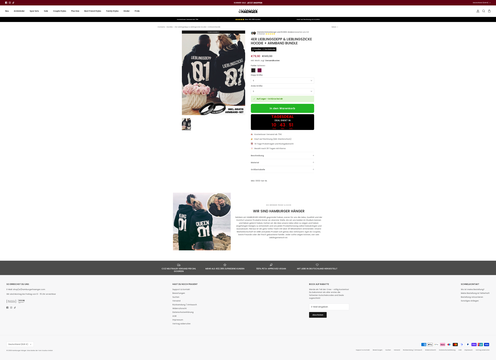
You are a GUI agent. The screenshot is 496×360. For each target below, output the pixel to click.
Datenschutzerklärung (182, 312)
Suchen (175, 297)
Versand (176, 300)
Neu (7, 11)
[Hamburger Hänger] (248, 11)
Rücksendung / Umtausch (184, 304)
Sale (46, 11)
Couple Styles (59, 11)
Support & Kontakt (181, 289)
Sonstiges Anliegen (470, 300)
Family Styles (112, 11)
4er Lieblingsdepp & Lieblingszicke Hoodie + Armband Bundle (197, 27)
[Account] (477, 11)
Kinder (127, 11)
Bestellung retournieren (472, 297)
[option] (213, 73)
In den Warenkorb (282, 108)
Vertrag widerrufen (181, 323)
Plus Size (75, 11)
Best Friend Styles (92, 11)
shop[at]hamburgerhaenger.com (29, 289)
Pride (137, 11)
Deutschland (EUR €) (480, 3)
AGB (174, 316)
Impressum (177, 319)
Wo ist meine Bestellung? (472, 289)
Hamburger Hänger (19, 350)
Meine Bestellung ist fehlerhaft (475, 293)
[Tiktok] (13, 3)
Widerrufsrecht (179, 308)
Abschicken (317, 315)
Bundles (170, 27)
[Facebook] (6, 3)
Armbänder (19, 11)
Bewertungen (178, 293)
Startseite (161, 27)
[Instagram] (10, 3)
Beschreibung (257, 155)
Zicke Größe (256, 86)
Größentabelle (258, 169)
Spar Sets (34, 11)
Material (255, 162)
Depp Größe (257, 75)
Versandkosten (272, 60)
